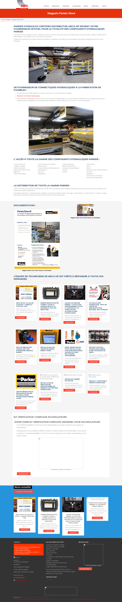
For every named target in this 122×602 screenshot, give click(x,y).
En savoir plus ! (24, 474)
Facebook (23, 597)
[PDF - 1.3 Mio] (85, 210)
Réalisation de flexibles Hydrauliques (28, 96)
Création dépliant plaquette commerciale (86, 599)
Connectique (95, 6)
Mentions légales (44, 597)
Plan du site (36, 597)
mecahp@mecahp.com (21, 580)
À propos (46, 6)
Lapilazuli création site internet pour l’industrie (61, 599)
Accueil (3, 19)
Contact (104, 6)
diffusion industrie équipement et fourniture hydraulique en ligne (31, 599)
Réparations (55, 6)
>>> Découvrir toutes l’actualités (24, 491)
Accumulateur (76, 6)
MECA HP (21, 4)
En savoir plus (21, 317)
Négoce (86, 6)
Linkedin (29, 597)
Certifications (49, 579)
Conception (65, 6)
